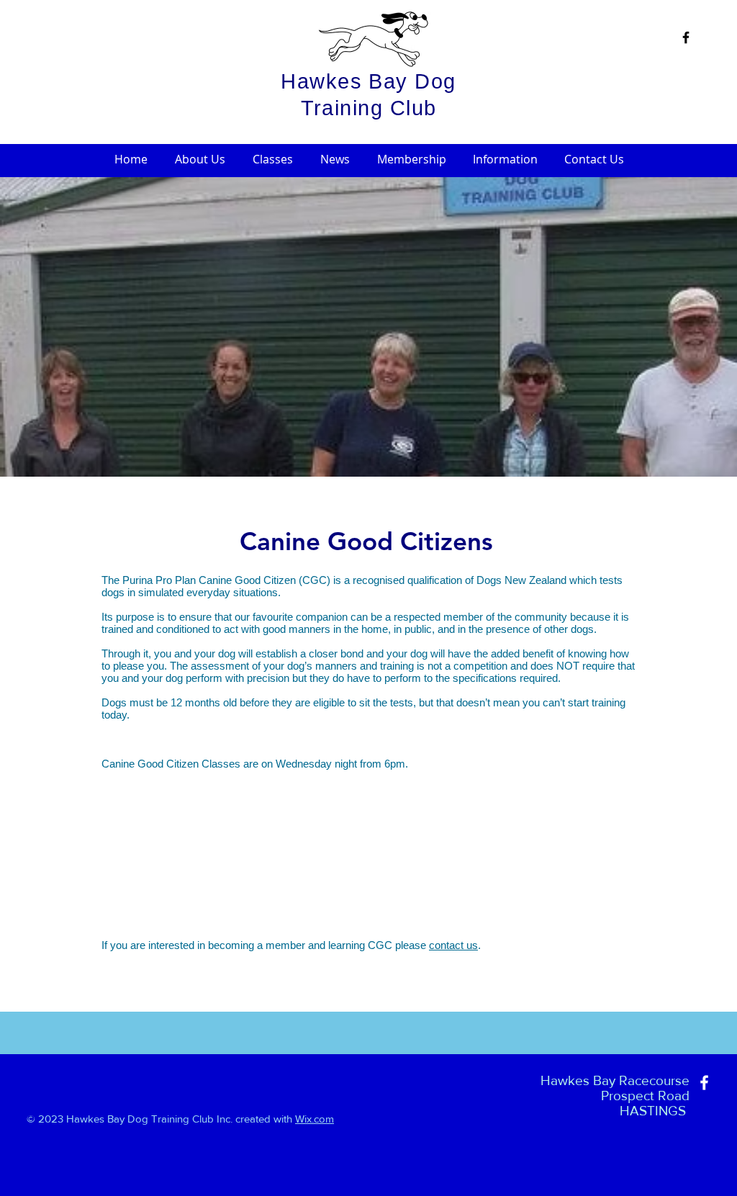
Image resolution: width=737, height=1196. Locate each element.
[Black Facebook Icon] (686, 37)
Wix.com (314, 1118)
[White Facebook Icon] (704, 1082)
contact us (453, 945)
